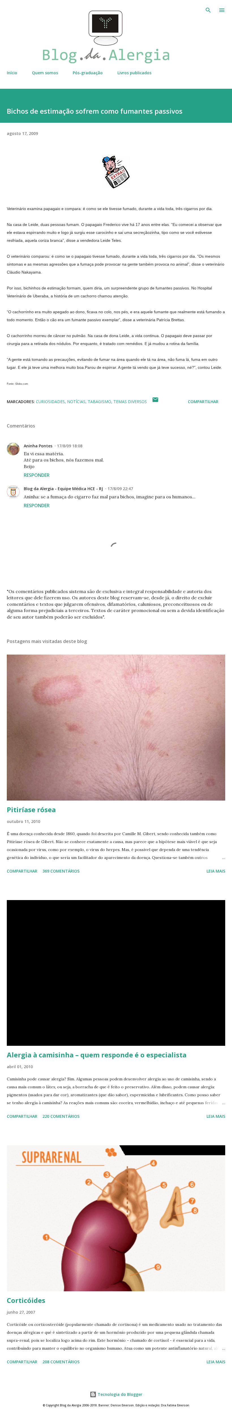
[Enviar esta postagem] (155, 401)
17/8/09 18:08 (69, 445)
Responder (37, 475)
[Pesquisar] (208, 10)
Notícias (76, 401)
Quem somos (45, 72)
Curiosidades (50, 401)
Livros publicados (134, 72)
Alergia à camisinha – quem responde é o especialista (96, 1054)
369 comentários (61, 871)
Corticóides (26, 1300)
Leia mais (216, 871)
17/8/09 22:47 (120, 488)
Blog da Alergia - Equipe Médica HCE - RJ (63, 488)
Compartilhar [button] (203, 401)
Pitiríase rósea (31, 809)
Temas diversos (130, 401)
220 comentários (61, 1116)
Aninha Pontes (38, 445)
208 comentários (61, 1361)
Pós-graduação (88, 72)
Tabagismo (99, 401)
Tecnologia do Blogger (119, 1394)
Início (12, 72)
